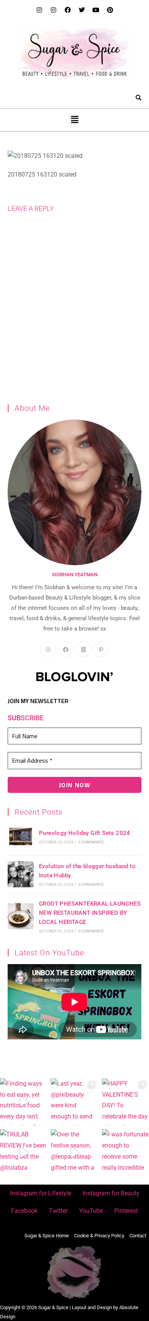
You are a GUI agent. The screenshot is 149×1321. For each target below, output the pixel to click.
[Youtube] (96, 10)
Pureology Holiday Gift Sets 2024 (84, 833)
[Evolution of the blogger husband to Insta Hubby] (21, 874)
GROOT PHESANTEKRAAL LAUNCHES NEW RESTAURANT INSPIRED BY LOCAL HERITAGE (90, 913)
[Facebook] (68, 10)
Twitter (58, 1210)
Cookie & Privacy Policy (99, 1235)
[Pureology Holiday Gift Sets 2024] (21, 836)
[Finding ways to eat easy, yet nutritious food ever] (23, 1101)
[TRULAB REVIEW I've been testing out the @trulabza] (23, 1152)
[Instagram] (39, 10)
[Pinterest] (110, 10)
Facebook (24, 1210)
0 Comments (91, 842)
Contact (138, 1235)
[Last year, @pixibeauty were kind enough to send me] (74, 1101)
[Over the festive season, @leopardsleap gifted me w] (74, 1152)
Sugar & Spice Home (46, 1235)
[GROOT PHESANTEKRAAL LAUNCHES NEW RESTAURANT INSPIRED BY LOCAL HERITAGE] (21, 916)
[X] (83, 649)
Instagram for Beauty (111, 1193)
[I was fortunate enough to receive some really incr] (125, 1152)
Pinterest (126, 1210)
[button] (74, 119)
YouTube (91, 1210)
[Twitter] (82, 10)
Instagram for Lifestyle (40, 1193)
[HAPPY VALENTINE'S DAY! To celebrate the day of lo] (125, 1101)
